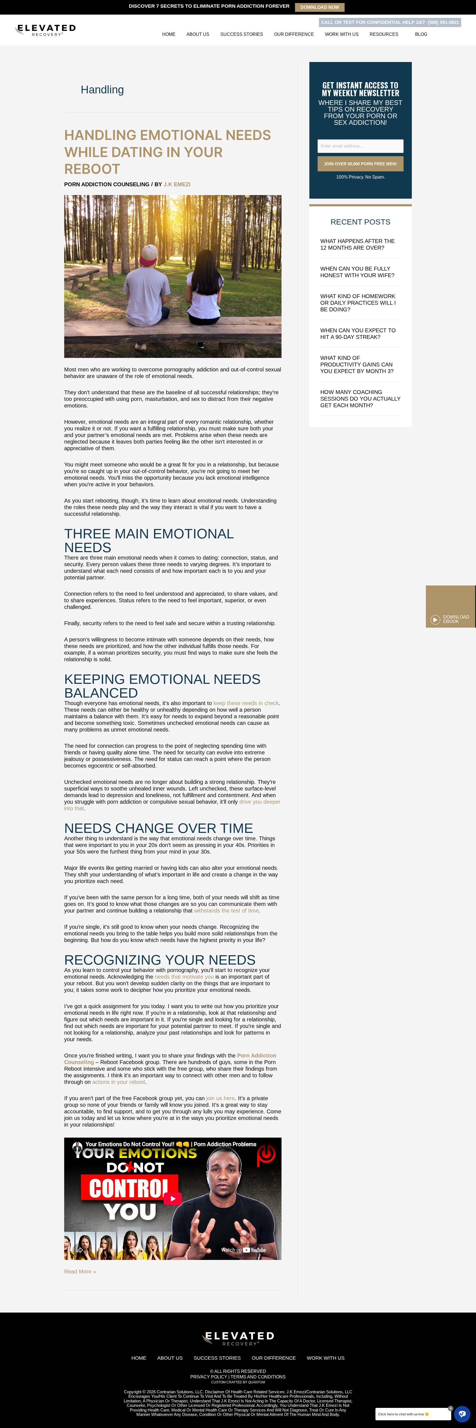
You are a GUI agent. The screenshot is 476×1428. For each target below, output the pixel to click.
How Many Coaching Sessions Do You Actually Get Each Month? (360, 398)
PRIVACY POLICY (208, 1377)
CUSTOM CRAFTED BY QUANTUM (238, 1382)
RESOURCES (384, 34)
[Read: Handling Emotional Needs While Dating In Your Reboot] (173, 276)
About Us (197, 34)
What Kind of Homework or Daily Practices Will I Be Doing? (358, 302)
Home (168, 34)
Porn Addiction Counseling (107, 184)
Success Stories (241, 34)
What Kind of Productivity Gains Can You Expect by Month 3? (357, 364)
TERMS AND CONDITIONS (258, 1377)
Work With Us (342, 34)
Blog (421, 34)
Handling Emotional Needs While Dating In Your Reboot (167, 152)
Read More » (80, 1271)
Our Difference (294, 34)
